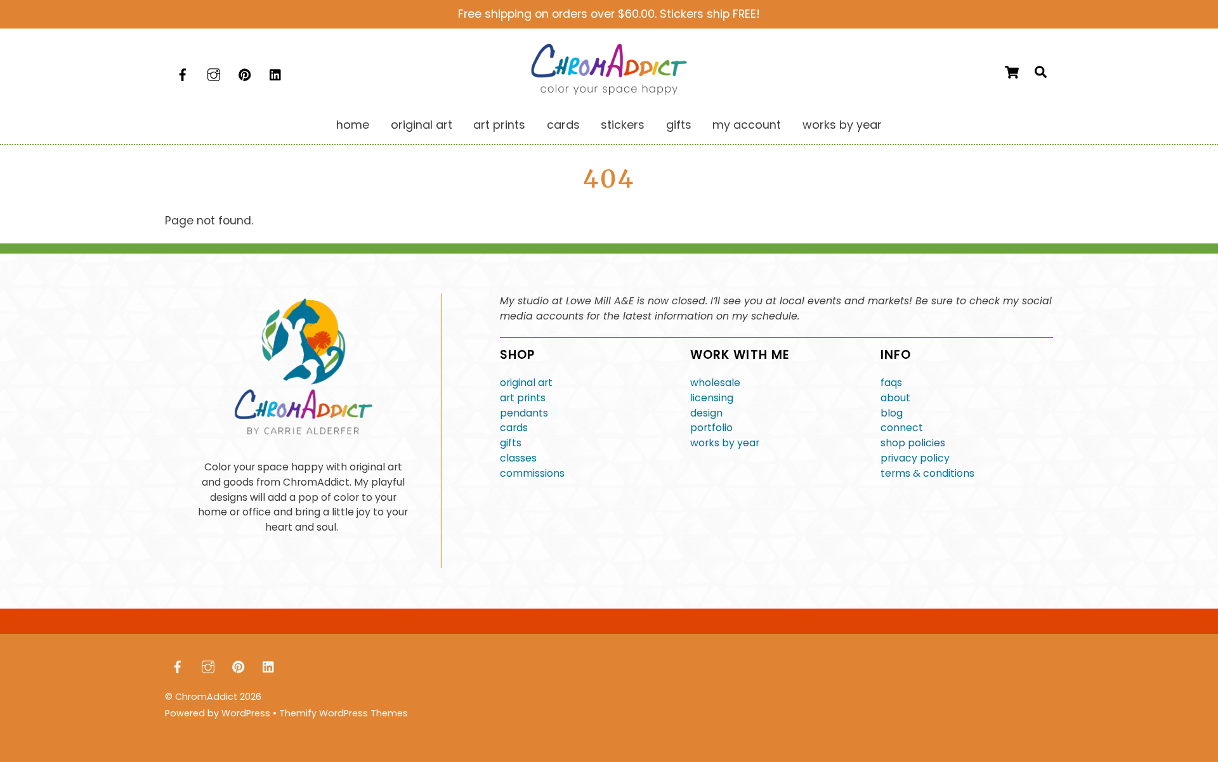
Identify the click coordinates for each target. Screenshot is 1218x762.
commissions (532, 473)
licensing (711, 398)
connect (902, 427)
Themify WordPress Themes (343, 713)
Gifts (678, 124)
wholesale (715, 382)
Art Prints (499, 124)
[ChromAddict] (609, 91)
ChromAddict (206, 696)
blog (892, 413)
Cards (563, 124)
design (706, 413)
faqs (891, 382)
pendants (524, 413)
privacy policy (915, 458)
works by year (724, 443)
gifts (510, 443)
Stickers (623, 124)
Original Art (421, 124)
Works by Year (842, 124)
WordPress (245, 713)
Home (352, 124)
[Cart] (1012, 72)
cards (514, 427)
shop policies (913, 443)
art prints (523, 398)
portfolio (711, 427)
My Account (746, 124)
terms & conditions (927, 473)
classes (518, 458)
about (895, 398)
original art (526, 382)
